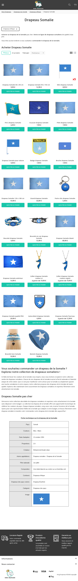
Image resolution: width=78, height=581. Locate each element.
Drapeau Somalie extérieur (13, 278)
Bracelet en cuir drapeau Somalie (39, 237)
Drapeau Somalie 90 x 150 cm (39, 85)
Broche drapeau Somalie (65, 160)
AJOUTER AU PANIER (13, 91)
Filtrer (7, 53)
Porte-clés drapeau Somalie (65, 198)
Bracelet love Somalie (13, 354)
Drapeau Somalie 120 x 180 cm (13, 198)
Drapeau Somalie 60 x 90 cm (13, 85)
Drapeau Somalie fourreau (65, 316)
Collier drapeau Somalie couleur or (39, 277)
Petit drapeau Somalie (65, 123)
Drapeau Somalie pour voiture (13, 160)
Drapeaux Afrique (35, 12)
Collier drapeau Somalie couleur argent (65, 277)
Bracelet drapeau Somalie (13, 238)
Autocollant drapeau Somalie (39, 316)
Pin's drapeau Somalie (13, 123)
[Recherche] (69, 5)
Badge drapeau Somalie (39, 160)
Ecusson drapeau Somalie (39, 123)
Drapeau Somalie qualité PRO (13, 316)
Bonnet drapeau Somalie (39, 354)
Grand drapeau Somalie (39, 198)
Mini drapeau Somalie (65, 85)
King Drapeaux (6, 12)
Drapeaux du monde (20, 12)
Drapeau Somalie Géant (65, 238)
